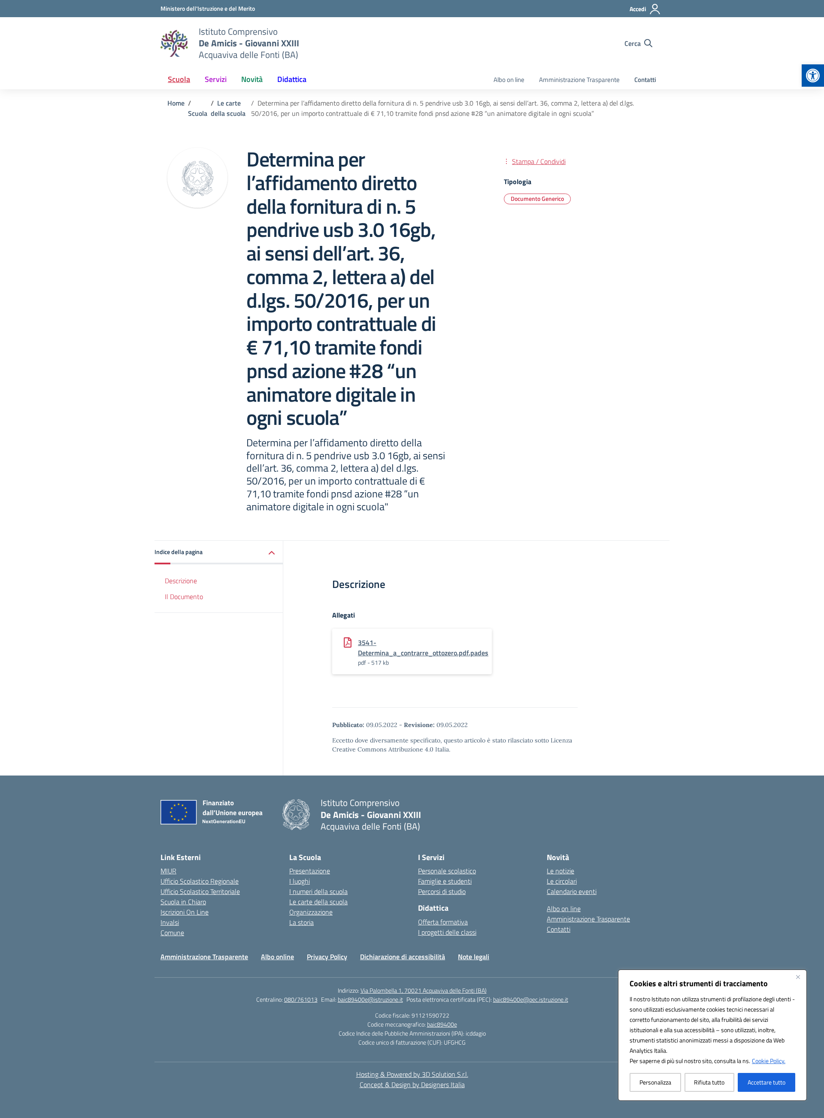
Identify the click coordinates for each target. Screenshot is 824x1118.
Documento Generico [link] (537, 198)
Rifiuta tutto (709, 1082)
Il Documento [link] (184, 596)
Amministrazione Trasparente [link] (579, 80)
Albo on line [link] (509, 80)
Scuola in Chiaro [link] (183, 902)
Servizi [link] (216, 79)
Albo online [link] (277, 956)
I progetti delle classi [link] (447, 932)
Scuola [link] (179, 79)
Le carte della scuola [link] (318, 902)
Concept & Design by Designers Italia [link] (412, 1084)
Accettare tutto (766, 1082)
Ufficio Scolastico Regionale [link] (200, 881)
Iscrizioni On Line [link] (185, 912)
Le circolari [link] (562, 881)
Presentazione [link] (309, 871)
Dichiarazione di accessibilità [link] (402, 956)
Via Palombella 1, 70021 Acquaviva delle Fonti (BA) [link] (423, 990)
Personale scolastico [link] (447, 871)
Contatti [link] (645, 80)
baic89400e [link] (442, 1024)
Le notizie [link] (560, 871)
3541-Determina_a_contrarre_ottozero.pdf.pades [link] (423, 647)
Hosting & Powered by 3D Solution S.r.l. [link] (412, 1074)
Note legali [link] (473, 956)
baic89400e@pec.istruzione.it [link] (530, 999)
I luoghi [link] (299, 881)
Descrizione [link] (181, 581)
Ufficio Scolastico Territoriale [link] (200, 891)
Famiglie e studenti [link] (445, 881)
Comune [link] (172, 932)
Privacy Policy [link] (327, 956)
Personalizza (655, 1082)
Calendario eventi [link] (572, 891)
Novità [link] (252, 79)
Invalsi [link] (170, 922)
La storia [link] (301, 922)
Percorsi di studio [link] (442, 891)
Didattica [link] (291, 79)
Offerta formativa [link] (443, 922)
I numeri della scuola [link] (318, 891)
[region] (712, 1035)
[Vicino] (798, 977)
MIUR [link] (168, 871)
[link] (813, 75)
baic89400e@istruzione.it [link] (370, 999)
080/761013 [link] (301, 999)
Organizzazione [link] (311, 912)
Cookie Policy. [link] (768, 1060)
